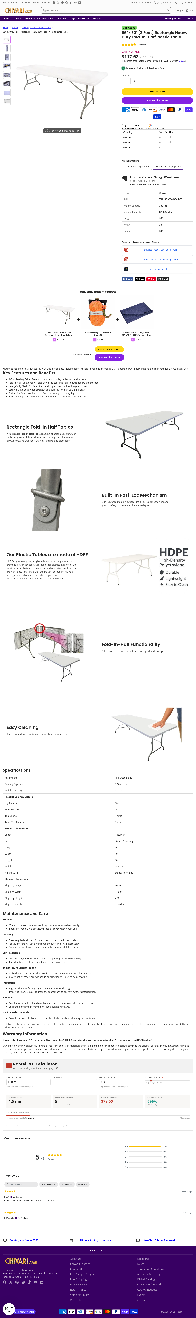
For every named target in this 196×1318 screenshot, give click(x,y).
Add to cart (157, 91)
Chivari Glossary (80, 1264)
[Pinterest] (62, 2)
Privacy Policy (78, 1284)
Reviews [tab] (12, 1175)
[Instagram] (66, 2)
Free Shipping (78, 1279)
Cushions (28, 18)
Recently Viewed (173, 18)
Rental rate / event (108, 1077)
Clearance (143, 1300)
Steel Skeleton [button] (12, 809)
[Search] (168, 10)
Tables (16, 18)
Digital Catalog (146, 1279)
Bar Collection (44, 18)
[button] (146, 1146)
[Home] (18, 10)
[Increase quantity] (143, 81)
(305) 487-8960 (31, 1276)
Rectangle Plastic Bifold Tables (36, 27)
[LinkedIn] (79, 2)
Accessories (83, 18)
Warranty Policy (35, 1052)
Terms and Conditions (150, 1269)
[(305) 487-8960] (184, 2)
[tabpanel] (98, 1203)
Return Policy (78, 1289)
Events (141, 1295)
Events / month (154, 1077)
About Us (75, 1258)
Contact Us (76, 1269)
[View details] (21, 1261)
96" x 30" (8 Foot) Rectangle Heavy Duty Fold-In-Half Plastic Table (59, 319)
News (188, 18)
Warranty (75, 1300)
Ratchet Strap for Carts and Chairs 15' (98, 315)
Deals (96, 18)
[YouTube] (75, 2)
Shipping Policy (79, 1295)
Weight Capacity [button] (13, 790)
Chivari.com (176, 1311)
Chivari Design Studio (150, 1284)
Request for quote (157, 100)
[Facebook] (54, 2)
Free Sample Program (83, 1274)
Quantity (126, 75)
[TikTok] (71, 2)
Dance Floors (61, 18)
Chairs (6, 18)
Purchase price (13, 1077)
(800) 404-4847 (164, 2)
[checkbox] (83, 1184)
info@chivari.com (143, 2)
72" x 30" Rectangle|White (136, 166)
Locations (143, 1258)
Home (5, 27)
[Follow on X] (58, 2)
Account (178, 10)
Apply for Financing (149, 1274)
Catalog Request (147, 1289)
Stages (72, 18)
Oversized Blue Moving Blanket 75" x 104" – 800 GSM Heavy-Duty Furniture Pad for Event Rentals (137, 315)
